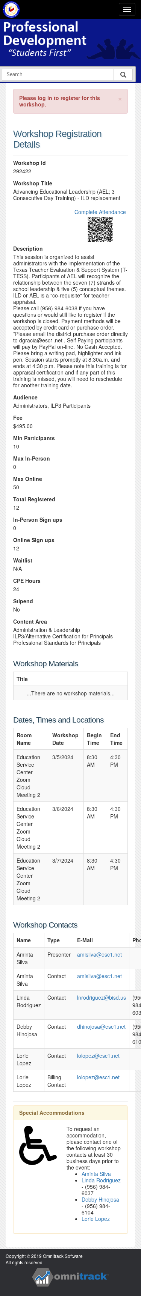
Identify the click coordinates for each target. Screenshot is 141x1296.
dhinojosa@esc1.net (101, 1026)
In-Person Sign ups (37, 519)
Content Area (30, 621)
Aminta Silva (96, 1173)
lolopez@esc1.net (98, 1055)
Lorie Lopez (96, 1218)
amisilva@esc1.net (99, 954)
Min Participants (34, 438)
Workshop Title (32, 183)
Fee (18, 418)
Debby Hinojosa (100, 1199)
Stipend (23, 601)
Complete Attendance (100, 212)
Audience (25, 397)
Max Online (27, 479)
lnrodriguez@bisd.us (101, 997)
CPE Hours (27, 581)
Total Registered (34, 499)
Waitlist (22, 560)
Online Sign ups (34, 540)
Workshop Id (29, 163)
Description (28, 248)
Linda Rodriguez (101, 1180)
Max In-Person (31, 458)
